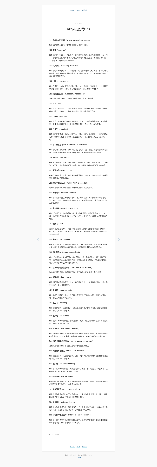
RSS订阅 (78, 457)
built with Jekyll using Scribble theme (78, 455)
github (84, 10)
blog (78, 10)
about (72, 10)
